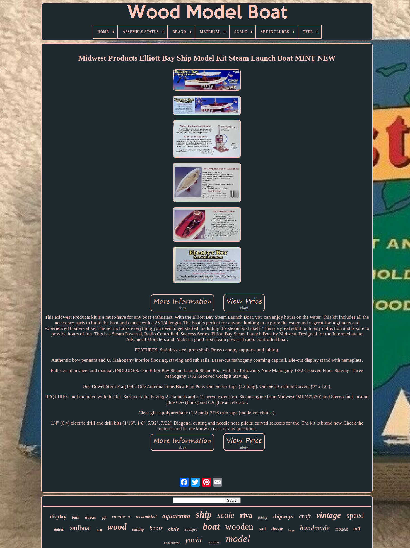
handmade (315, 528)
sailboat (80, 528)
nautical (214, 542)
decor (277, 529)
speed (355, 515)
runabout (121, 517)
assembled (146, 517)
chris (173, 529)
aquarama (176, 516)
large (291, 530)
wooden (239, 526)
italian (59, 529)
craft (305, 516)
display (58, 517)
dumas (90, 518)
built (75, 517)
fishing (262, 518)
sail (262, 529)
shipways (282, 516)
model (238, 538)
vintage (328, 515)
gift (104, 518)
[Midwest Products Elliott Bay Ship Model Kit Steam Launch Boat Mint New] (207, 81)
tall (356, 529)
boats (156, 528)
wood (117, 527)
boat (211, 526)
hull (99, 530)
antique (190, 529)
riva (246, 515)
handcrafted (172, 542)
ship (204, 514)
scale (225, 515)
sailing (138, 529)
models (341, 529)
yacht (193, 539)
